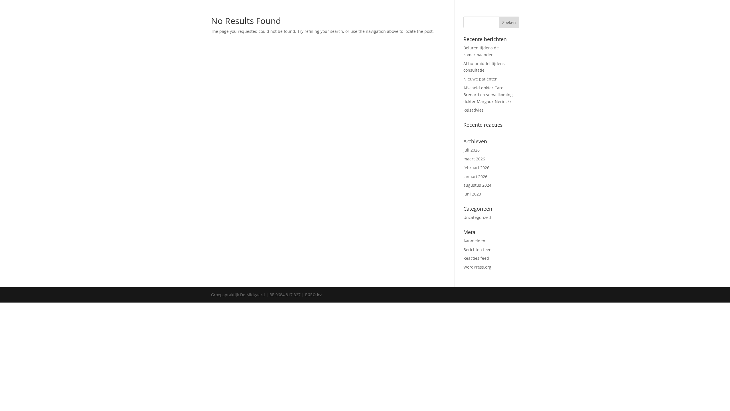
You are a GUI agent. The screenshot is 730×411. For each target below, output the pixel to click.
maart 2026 (474, 159)
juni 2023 (472, 194)
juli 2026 (471, 150)
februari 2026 (476, 167)
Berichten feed (477, 249)
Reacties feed (476, 258)
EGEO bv (313, 294)
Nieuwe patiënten (480, 79)
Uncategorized (477, 217)
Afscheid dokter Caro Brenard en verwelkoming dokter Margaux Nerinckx (488, 94)
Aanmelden (474, 240)
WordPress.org (477, 267)
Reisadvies (473, 110)
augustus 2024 (477, 185)
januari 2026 (475, 176)
